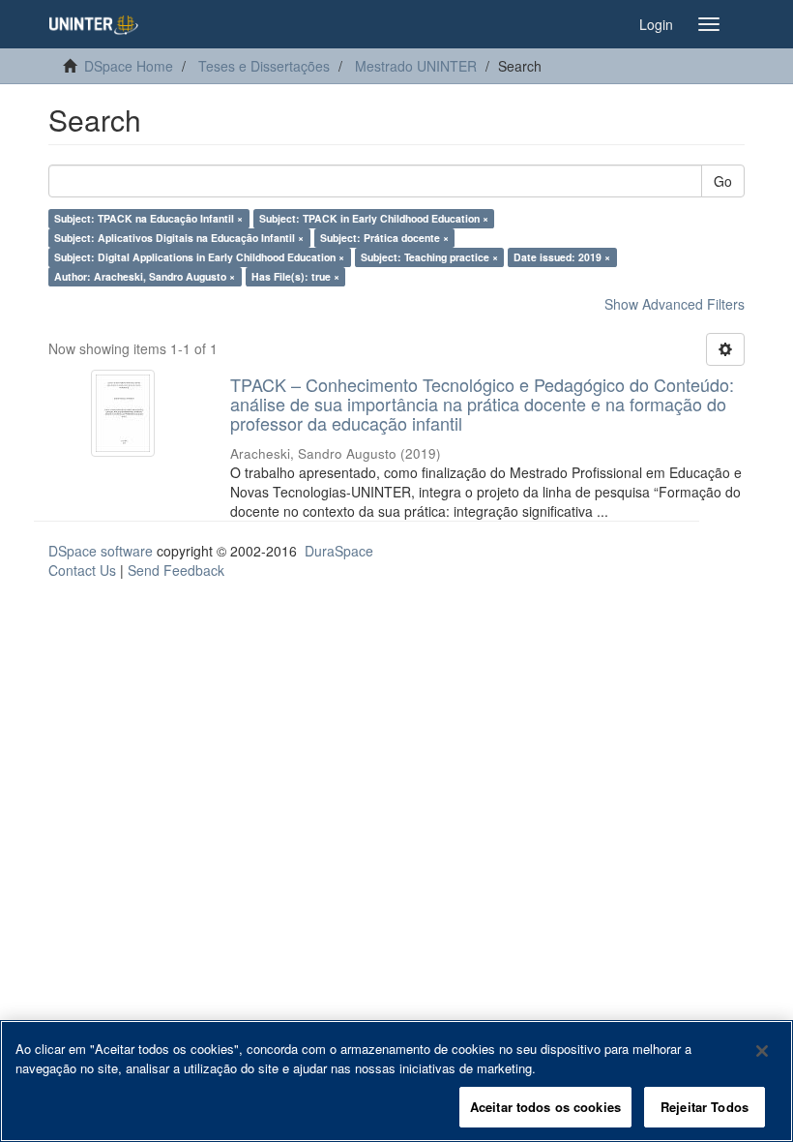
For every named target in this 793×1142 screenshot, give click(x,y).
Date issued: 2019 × (562, 257)
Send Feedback (176, 570)
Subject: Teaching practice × (429, 257)
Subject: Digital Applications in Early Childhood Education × (199, 257)
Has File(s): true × (295, 276)
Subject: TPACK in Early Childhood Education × (373, 218)
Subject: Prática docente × (384, 237)
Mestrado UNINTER (416, 65)
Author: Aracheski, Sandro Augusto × (144, 276)
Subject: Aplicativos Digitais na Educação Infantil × (179, 237)
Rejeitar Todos (705, 1106)
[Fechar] (762, 1051)
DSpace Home (128, 65)
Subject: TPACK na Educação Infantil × (148, 218)
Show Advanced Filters (674, 304)
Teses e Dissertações (264, 65)
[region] (396, 1081)
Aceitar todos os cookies (545, 1106)
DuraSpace (339, 550)
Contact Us (82, 570)
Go (723, 181)
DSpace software (100, 550)
